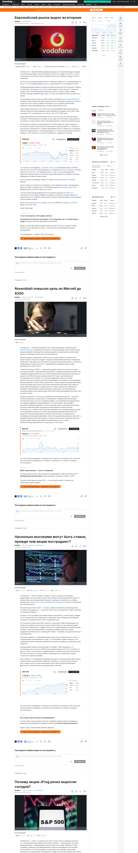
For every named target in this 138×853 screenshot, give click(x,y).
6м (31, 148)
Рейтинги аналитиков (110, 7)
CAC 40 (27, 84)
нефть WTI (69, 193)
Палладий (94, 48)
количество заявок (67, 170)
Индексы (100, 17)
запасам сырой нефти (69, 187)
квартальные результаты (70, 99)
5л (36, 148)
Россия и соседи (61, 7)
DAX (64, 81)
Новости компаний (89, 7)
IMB (40, 116)
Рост (103, 165)
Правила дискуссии (19, 272)
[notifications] (131, 1)
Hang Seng (42, 89)
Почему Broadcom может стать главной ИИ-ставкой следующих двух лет (105, 139)
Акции (111, 17)
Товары (106, 17)
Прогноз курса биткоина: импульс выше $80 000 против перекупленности (105, 148)
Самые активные (96, 165)
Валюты (94, 17)
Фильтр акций (80, 4)
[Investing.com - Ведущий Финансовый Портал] (9, 1)
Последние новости (8, 7)
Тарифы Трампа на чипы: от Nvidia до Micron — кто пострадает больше (106, 114)
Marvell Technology (26, 350)
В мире (82, 7)
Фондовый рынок (46, 7)
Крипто (77, 7)
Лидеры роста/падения (99, 162)
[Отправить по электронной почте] (45, 248)
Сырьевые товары (36, 7)
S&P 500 (66, 649)
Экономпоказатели (70, 7)
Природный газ (95, 50)
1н (25, 148)
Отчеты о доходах (121, 7)
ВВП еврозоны (62, 179)
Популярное (18, 7)
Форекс (29, 7)
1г (33, 148)
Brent (76, 195)
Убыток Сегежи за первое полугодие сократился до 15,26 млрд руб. (105, 122)
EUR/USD (74, 202)
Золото (94, 40)
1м (28, 148)
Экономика (53, 7)
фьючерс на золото (36, 202)
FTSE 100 (62, 84)
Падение (109, 165)
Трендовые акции (97, 197)
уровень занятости (49, 167)
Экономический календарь (68, 4)
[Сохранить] (76, 22)
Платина (94, 45)
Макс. (39, 148)
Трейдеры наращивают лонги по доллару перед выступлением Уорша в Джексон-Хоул (105, 131)
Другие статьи (103, 154)
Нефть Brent (95, 35)
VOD (56, 74)
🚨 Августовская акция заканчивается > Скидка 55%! (97, 1)
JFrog (38, 841)
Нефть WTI (94, 37)
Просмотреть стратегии (49, 430)
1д (23, 148)
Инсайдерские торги (99, 7)
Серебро (94, 43)
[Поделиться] (72, 22)
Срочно (24, 7)
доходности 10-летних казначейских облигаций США (47, 602)
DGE (70, 74)
